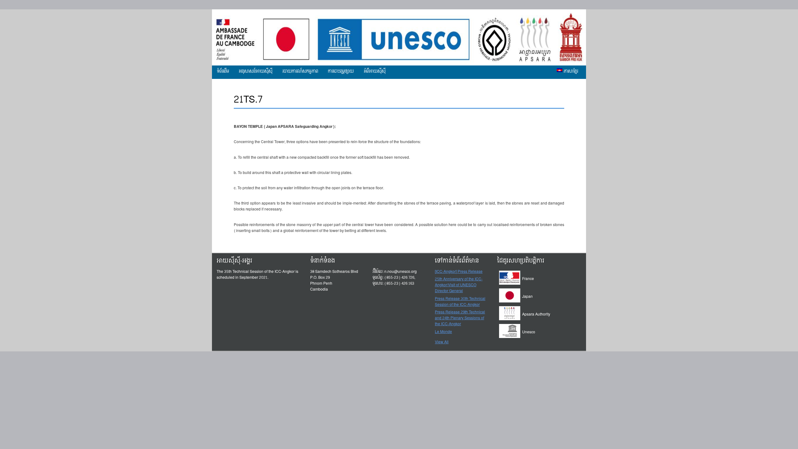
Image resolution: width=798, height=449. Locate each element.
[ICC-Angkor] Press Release (459, 272)
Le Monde (443, 332)
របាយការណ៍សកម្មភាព (300, 71)
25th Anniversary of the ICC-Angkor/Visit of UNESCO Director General (459, 285)
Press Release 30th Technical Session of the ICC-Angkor (460, 302)
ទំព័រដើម (223, 71)
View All (442, 342)
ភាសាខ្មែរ (570, 71)
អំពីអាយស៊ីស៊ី (375, 71)
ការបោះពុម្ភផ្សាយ (341, 71)
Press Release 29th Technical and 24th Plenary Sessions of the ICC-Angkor (460, 318)
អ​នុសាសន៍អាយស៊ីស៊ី (255, 71)
